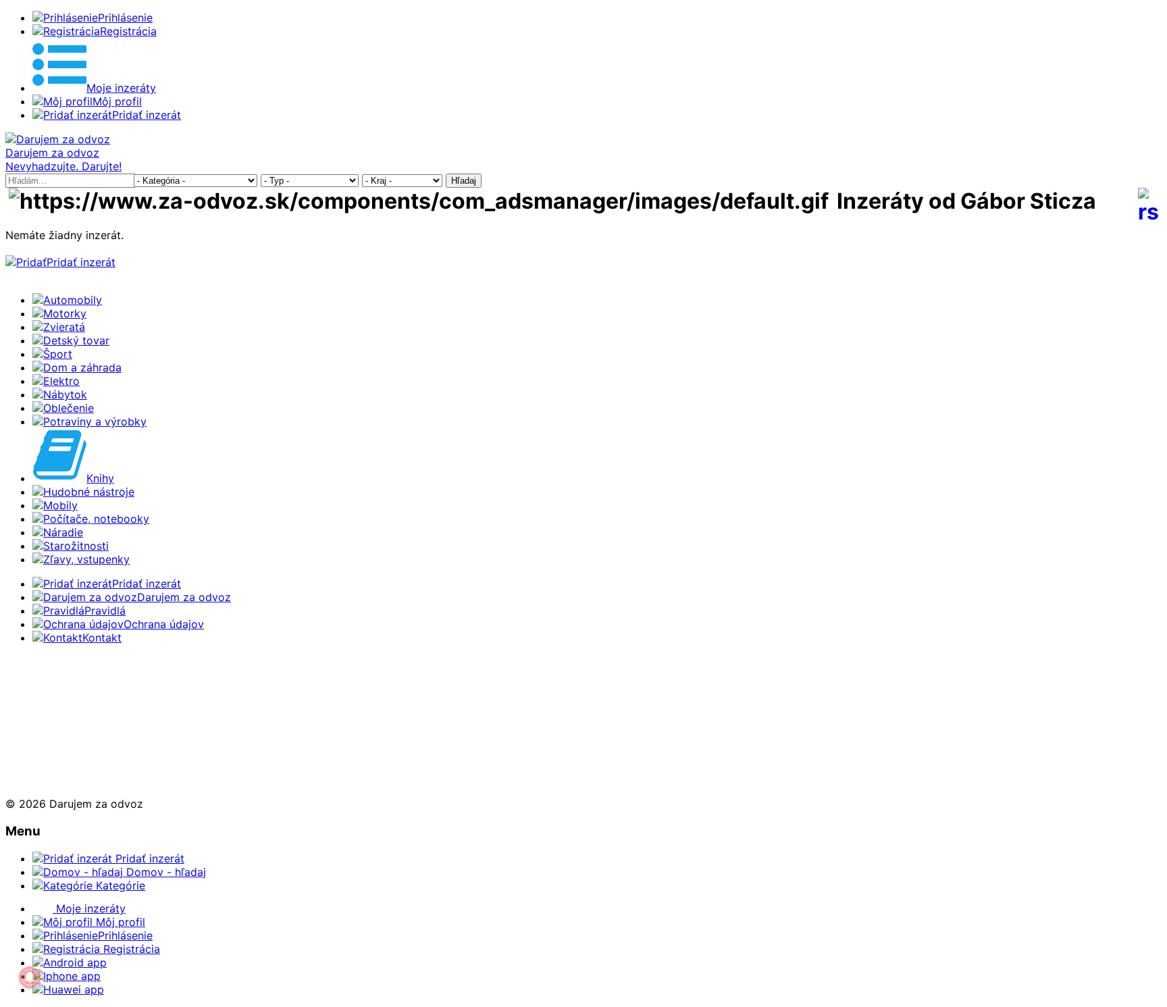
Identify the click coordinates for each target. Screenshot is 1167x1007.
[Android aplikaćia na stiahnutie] (50, 685)
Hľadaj (463, 181)
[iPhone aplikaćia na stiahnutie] (45, 732)
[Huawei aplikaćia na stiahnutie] (50, 779)
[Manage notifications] (30, 977)
